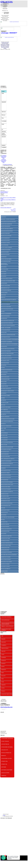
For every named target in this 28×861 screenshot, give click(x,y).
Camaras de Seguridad (5, 249)
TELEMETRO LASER (4, 402)
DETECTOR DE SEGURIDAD (6, 306)
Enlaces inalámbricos (5, 568)
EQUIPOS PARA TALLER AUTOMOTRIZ (7, 348)
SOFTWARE (3, 767)
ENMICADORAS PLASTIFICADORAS (4, 264)
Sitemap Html (4, 761)
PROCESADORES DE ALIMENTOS (7, 491)
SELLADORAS (3, 276)
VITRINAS (3, 367)
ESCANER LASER (4, 435)
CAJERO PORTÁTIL (4, 386)
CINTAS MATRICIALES (5, 620)
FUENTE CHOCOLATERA (5, 285)
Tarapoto (3, 684)
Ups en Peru (3, 533)
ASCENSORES (3, 374)
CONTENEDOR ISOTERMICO (6, 449)
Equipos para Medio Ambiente (7, 228)
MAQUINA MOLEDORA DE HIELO (6, 503)
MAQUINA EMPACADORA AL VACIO (7, 484)
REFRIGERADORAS (4, 479)
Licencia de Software (5, 538)
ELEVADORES (3, 365)
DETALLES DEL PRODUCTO (6, 207)
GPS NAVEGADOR (4, 437)
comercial (3, 775)
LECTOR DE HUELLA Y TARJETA (6, 278)
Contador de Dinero (5, 566)
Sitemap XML (4, 764)
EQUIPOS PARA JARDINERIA (6, 355)
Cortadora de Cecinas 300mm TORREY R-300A (3, 161)
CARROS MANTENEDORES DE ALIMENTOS (8, 299)
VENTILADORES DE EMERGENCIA (7, 421)
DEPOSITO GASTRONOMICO (6, 461)
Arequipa (3, 639)
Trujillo (3, 691)
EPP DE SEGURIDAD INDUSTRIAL (7, 442)
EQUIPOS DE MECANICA (5, 233)
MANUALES (3, 755)
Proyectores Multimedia (6, 259)
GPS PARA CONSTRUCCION (6, 388)
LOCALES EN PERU (5, 772)
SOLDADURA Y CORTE (5, 360)
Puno (2, 678)
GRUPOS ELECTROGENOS (6, 351)
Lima (2, 636)
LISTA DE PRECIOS (5, 744)
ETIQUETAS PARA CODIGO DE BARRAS (6, 630)
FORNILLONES (4, 332)
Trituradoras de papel (6, 261)
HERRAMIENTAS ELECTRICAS (6, 358)
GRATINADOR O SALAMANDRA (6, 341)
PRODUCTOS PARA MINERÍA (6, 313)
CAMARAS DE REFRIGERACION (6, 369)
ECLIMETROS (3, 414)
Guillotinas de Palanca (6, 559)
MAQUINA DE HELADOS (5, 254)
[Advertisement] (9, 722)
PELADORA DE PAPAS (5, 496)
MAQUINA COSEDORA (5, 524)
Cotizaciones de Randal (7, 747)
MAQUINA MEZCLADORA (5, 498)
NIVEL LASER (3, 428)
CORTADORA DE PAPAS (5, 379)
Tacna (2, 681)
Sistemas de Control (5, 242)
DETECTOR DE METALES (5, 304)
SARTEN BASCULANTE (5, 376)
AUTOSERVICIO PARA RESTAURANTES (8, 325)
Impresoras (3, 271)
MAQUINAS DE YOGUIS (5, 510)
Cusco (2, 654)
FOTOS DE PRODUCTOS (6, 752)
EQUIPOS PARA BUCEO (5, 416)
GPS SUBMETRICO (4, 409)
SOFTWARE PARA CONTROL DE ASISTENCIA (9, 554)
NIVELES (2, 430)
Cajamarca (3, 645)
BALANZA (3, 519)
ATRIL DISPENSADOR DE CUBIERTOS (7, 458)
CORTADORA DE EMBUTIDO (6, 290)
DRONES (2, 311)
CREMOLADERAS (4, 292)
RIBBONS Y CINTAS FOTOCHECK (7, 626)
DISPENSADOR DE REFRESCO (6, 552)
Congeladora (4, 283)
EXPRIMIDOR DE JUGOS (5, 500)
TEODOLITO (3, 423)
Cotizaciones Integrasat (7, 738)
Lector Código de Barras (6, 247)
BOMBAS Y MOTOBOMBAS (5, 327)
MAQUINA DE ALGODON (5, 240)
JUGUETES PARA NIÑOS (5, 456)
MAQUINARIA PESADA (5, 362)
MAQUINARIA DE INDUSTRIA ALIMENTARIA (8, 221)
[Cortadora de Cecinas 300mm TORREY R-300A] (3, 158)
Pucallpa (3, 675)
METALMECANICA (4, 372)
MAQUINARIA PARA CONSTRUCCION (7, 320)
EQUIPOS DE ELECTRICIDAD (6, 235)
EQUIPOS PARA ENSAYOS (5, 226)
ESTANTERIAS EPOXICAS (5, 465)
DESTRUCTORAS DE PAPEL (6, 545)
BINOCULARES (4, 381)
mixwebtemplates (22, 858)
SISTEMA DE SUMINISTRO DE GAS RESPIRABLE (9, 344)
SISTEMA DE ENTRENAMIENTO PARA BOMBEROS (9, 339)
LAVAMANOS (3, 468)
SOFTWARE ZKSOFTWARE (6, 769)
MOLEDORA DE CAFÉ (5, 451)
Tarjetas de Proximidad (6, 489)
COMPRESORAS (4, 318)
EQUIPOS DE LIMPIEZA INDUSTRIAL (7, 353)
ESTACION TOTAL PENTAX (5, 407)
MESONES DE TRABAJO (5, 472)
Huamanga (3, 657)
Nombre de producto (4, 192)
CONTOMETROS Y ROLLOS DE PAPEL (7, 517)
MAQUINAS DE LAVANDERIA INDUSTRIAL (8, 334)
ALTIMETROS (3, 400)
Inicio (4, 815)
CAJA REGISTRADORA (5, 526)
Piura (2, 672)
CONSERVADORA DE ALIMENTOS (7, 463)
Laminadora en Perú (5, 547)
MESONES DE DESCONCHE (6, 477)
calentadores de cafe (5, 505)
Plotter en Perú (4, 269)
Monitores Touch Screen (6, 561)
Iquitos (2, 666)
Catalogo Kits (4, 749)
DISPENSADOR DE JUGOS (5, 470)
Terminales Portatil (5, 540)
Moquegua (3, 669)
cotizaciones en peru (6, 758)
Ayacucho (3, 642)
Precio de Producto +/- (4, 191)
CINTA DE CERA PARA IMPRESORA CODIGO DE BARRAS (7, 623)
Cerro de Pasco (4, 648)
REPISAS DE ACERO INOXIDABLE (7, 482)
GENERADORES (4, 346)
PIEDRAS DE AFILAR (4, 493)
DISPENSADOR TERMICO (5, 395)
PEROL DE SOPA (4, 444)
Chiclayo (3, 651)
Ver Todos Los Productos (7, 164)
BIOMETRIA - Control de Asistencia (8, 219)
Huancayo (3, 660)
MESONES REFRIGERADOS (6, 475)
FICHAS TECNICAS (5, 741)
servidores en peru (5, 531)
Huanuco (3, 663)
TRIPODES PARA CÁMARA (5, 486)
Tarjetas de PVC (4, 512)
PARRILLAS (3, 297)
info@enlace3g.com (6, 707)
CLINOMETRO (3, 393)
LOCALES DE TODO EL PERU (6, 694)
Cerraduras (3, 256)
